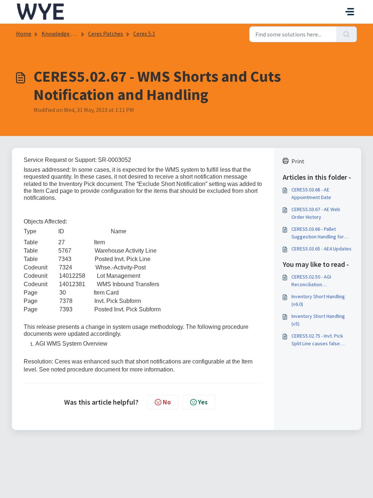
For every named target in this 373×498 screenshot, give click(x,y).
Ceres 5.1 (144, 33)
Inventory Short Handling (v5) (318, 320)
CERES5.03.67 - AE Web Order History (315, 213)
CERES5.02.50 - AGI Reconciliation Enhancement (311, 280)
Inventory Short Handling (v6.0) (318, 300)
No (167, 402)
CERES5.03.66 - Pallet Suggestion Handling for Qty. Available (317, 233)
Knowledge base (62, 33)
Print (298, 161)
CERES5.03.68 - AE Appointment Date (311, 193)
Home (23, 33)
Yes (203, 402)
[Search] (346, 34)
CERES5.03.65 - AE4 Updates (321, 248)
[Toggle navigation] (349, 11)
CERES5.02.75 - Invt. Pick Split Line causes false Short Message (317, 339)
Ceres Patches (105, 33)
